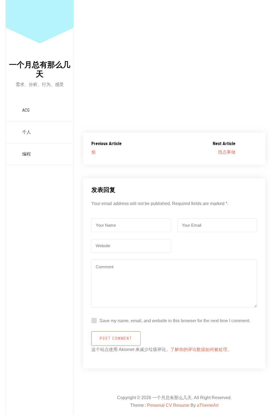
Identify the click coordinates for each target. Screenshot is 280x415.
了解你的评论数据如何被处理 (198, 349)
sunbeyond (112, 44)
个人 (26, 132)
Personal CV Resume (168, 405)
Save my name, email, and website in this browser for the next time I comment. (175, 320)
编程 (26, 154)
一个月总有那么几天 (39, 69)
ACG (26, 110)
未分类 (237, 44)
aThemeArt (207, 405)
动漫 (223, 44)
